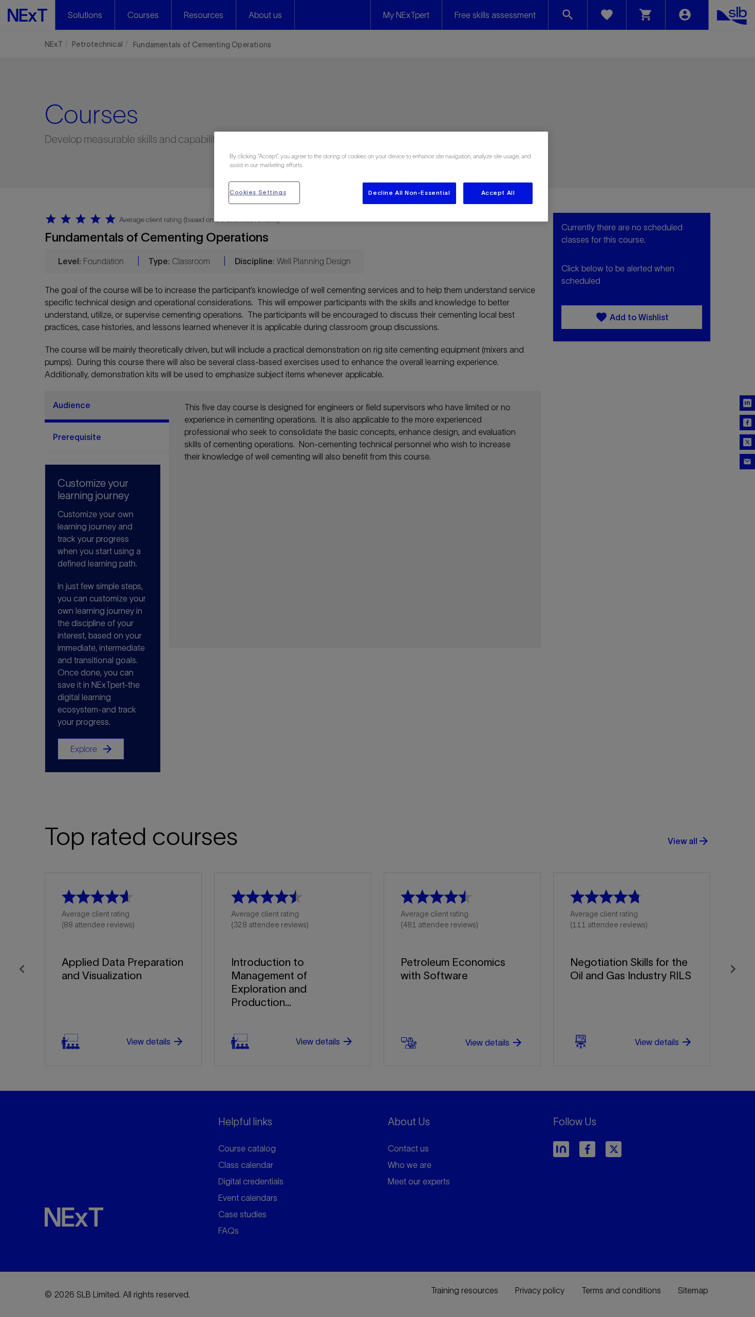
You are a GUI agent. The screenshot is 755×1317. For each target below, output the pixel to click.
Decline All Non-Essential (409, 193)
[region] (381, 177)
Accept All (498, 193)
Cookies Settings (258, 192)
